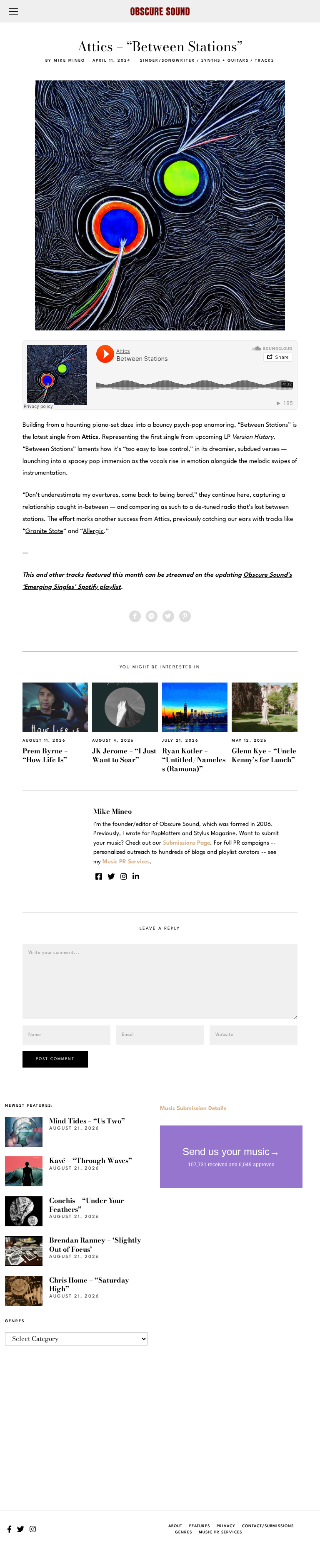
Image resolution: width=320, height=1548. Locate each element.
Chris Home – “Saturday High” (89, 1284)
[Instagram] (123, 876)
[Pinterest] (185, 616)
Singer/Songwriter (167, 61)
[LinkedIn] (135, 876)
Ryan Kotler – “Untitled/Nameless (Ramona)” (193, 759)
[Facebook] (135, 616)
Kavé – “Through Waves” (90, 1160)
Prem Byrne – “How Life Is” (45, 755)
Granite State (44, 531)
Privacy (226, 1526)
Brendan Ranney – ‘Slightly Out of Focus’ (95, 1244)
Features (199, 1526)
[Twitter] (168, 616)
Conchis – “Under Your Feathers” (86, 1205)
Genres (183, 1532)
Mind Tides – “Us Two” (87, 1120)
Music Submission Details (193, 1108)
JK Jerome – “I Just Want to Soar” (124, 755)
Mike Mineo (69, 61)
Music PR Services (220, 1532)
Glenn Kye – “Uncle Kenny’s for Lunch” (264, 755)
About (175, 1526)
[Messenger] (152, 616)
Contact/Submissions (268, 1526)
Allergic (93, 531)
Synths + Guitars (225, 61)
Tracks (264, 61)
